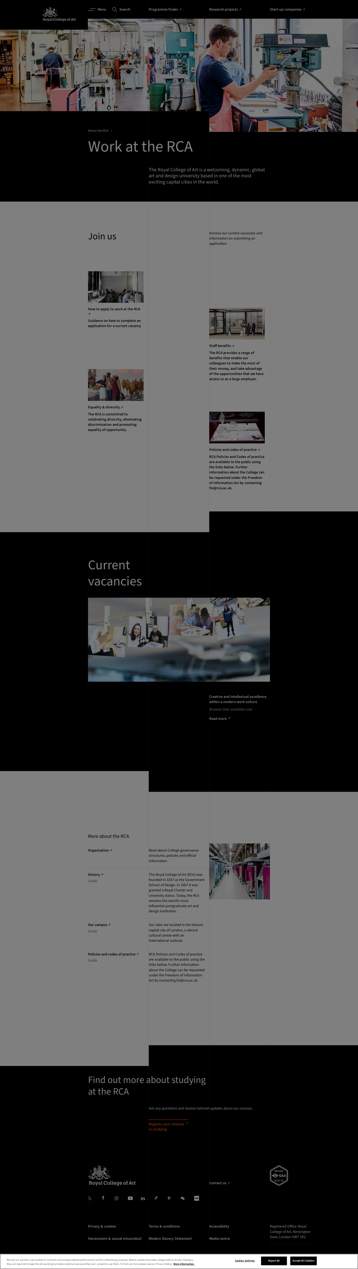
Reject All (274, 1261)
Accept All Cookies (303, 1261)
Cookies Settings (245, 1261)
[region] (179, 1261)
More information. (184, 1264)
